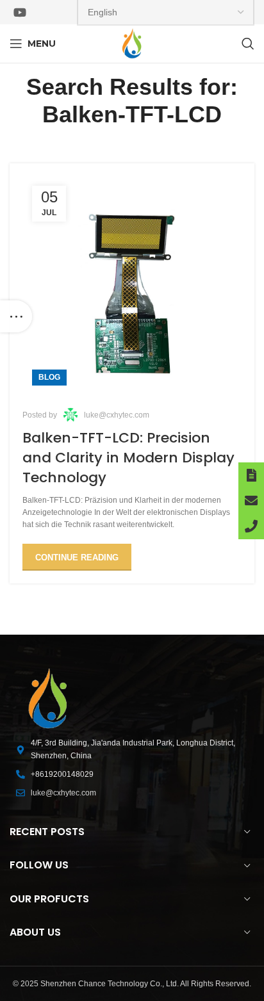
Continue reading (77, 557)
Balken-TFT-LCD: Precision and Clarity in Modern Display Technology (128, 457)
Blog (49, 377)
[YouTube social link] (20, 12)
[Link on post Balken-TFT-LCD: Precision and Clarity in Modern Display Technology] (132, 285)
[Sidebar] (16, 316)
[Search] (248, 43)
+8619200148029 (62, 774)
